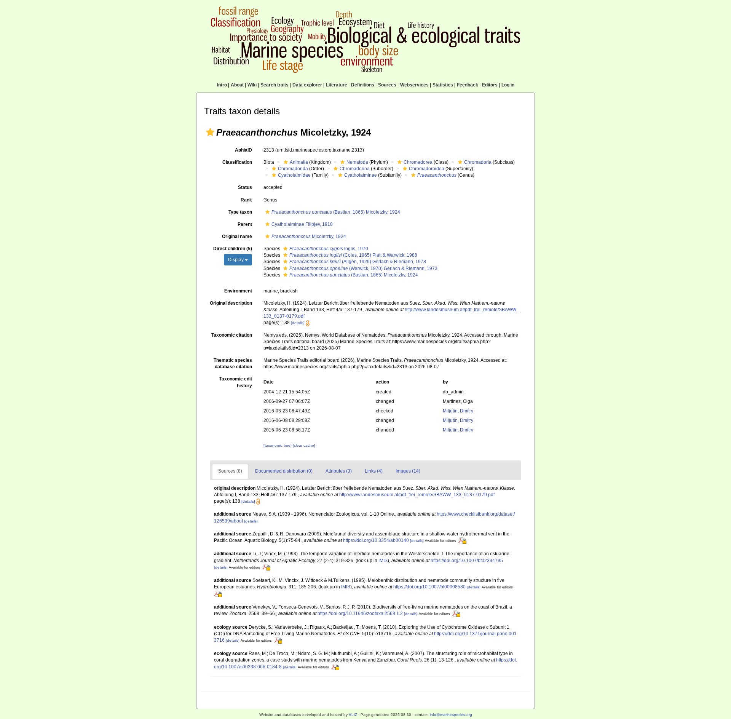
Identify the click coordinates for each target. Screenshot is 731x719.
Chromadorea (418, 162)
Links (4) (374, 471)
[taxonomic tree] (278, 445)
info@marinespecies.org (451, 715)
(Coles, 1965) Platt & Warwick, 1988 (353, 255)
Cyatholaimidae (294, 175)
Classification (237, 162)
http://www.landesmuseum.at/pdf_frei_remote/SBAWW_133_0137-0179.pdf (417, 494)
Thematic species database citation (233, 363)
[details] (298, 323)
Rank (246, 200)
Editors (490, 85)
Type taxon (240, 212)
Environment (238, 291)
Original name (237, 236)
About (237, 85)
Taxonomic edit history (235, 382)
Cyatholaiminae (360, 175)
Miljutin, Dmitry (458, 411)
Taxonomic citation (231, 335)
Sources (387, 85)
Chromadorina (355, 168)
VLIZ (353, 715)
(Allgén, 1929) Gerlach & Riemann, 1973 (357, 261)
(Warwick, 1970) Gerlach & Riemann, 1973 (363, 268)
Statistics (443, 85)
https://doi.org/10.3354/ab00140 (376, 540)
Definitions (362, 85)
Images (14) (408, 471)
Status (245, 187)
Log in (507, 85)
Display (236, 259)
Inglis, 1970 (328, 248)
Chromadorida (293, 168)
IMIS (383, 560)
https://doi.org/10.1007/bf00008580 (429, 587)
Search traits (274, 85)
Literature (336, 85)
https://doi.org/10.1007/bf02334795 (467, 560)
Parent (245, 224)
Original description (231, 303)
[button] (210, 132)
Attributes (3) (339, 471)
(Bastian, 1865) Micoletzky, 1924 (335, 212)
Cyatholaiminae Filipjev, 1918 (302, 224)
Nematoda (357, 162)
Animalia (299, 162)
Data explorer (307, 85)
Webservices (414, 85)
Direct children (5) (232, 248)
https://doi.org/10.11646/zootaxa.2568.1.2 (360, 613)
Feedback (467, 85)
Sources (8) (230, 471)
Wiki (252, 85)
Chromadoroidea (426, 168)
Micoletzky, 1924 (308, 236)
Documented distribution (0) (284, 471)
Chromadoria (478, 162)
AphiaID (243, 150)
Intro (222, 85)
